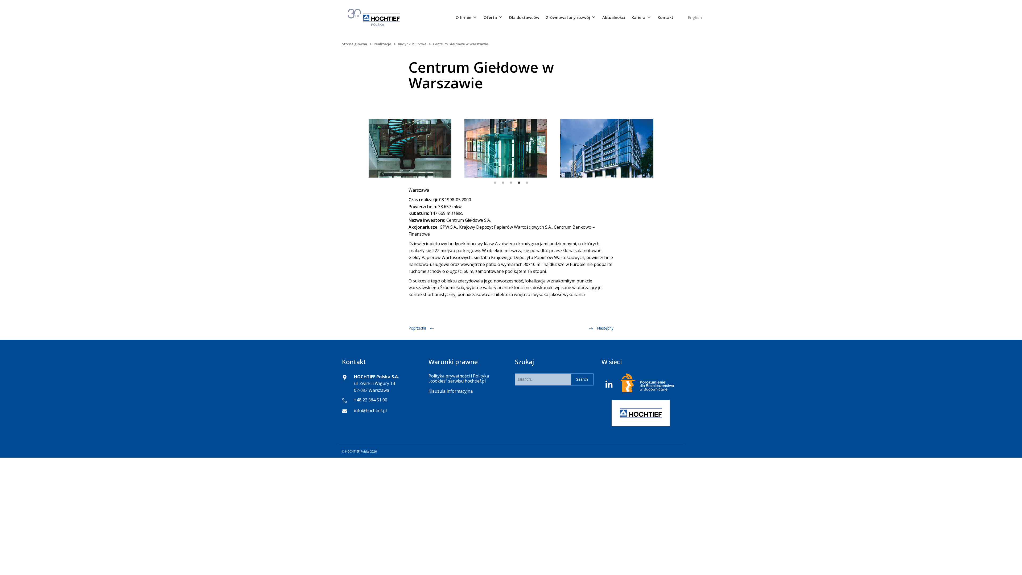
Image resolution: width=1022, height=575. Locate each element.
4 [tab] (519, 183)
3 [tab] (511, 183)
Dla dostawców (524, 17)
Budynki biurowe (412, 44)
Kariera (638, 17)
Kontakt (665, 17)
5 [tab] (527, 183)
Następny (605, 328)
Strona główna (354, 44)
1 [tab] (495, 183)
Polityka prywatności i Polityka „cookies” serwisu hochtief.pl (458, 378)
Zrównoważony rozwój (568, 17)
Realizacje (382, 44)
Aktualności (613, 17)
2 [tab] (503, 183)
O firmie (463, 17)
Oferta (490, 17)
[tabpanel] (396, 148)
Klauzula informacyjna (450, 391)
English (695, 17)
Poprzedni (417, 328)
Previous (363, 148)
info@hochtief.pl (370, 410)
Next (658, 148)
